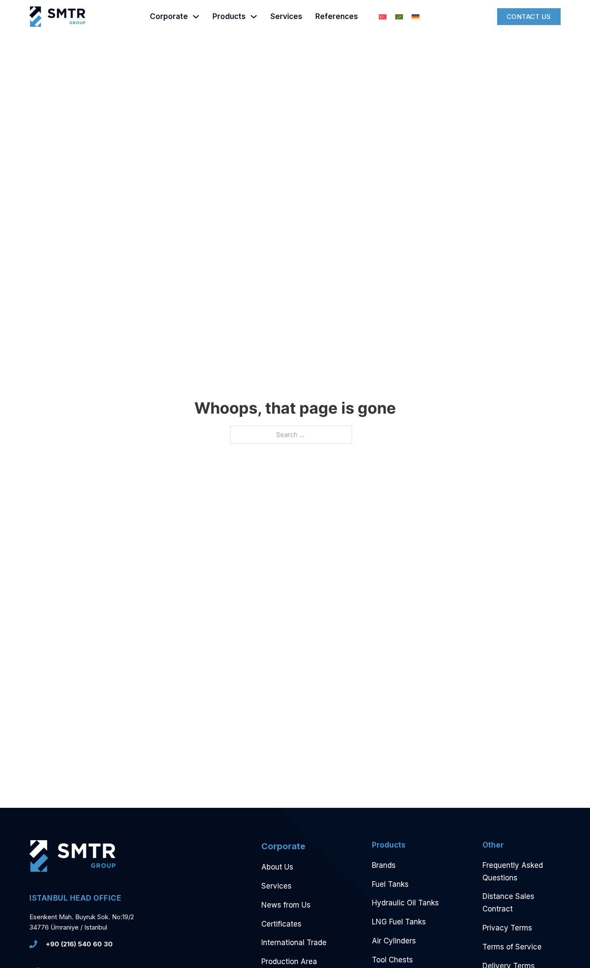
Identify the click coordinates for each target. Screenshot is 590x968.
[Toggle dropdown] (196, 16)
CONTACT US (529, 17)
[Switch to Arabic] (399, 17)
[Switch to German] (415, 17)
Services (286, 16)
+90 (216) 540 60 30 (79, 944)
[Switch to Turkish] (382, 17)
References (336, 16)
